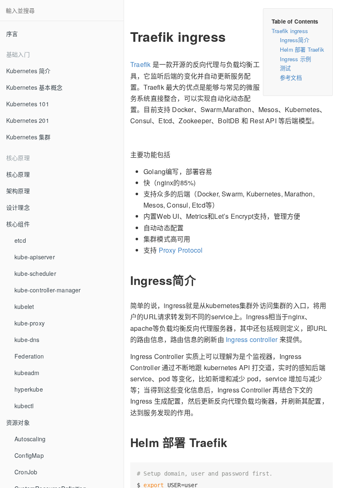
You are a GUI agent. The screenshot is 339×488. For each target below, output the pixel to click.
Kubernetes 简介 (28, 71)
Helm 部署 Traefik (302, 49)
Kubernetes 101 (27, 104)
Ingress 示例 (295, 59)
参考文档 (291, 77)
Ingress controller (252, 339)
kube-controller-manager (47, 290)
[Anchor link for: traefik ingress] (124, 36)
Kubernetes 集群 (28, 137)
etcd (20, 240)
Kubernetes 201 (27, 120)
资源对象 (18, 422)
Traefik (140, 64)
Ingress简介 (294, 40)
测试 (285, 68)
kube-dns (27, 339)
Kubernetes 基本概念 (34, 87)
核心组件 (18, 224)
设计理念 (18, 207)
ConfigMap (29, 455)
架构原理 (18, 191)
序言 (12, 33)
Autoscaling (29, 439)
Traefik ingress (290, 31)
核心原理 (18, 174)
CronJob (25, 472)
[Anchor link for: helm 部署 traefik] (125, 442)
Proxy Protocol (181, 250)
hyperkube (28, 389)
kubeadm (26, 372)
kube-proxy (29, 323)
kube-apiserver (34, 257)
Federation (29, 356)
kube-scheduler (35, 273)
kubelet (24, 306)
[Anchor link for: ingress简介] (125, 280)
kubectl (23, 406)
